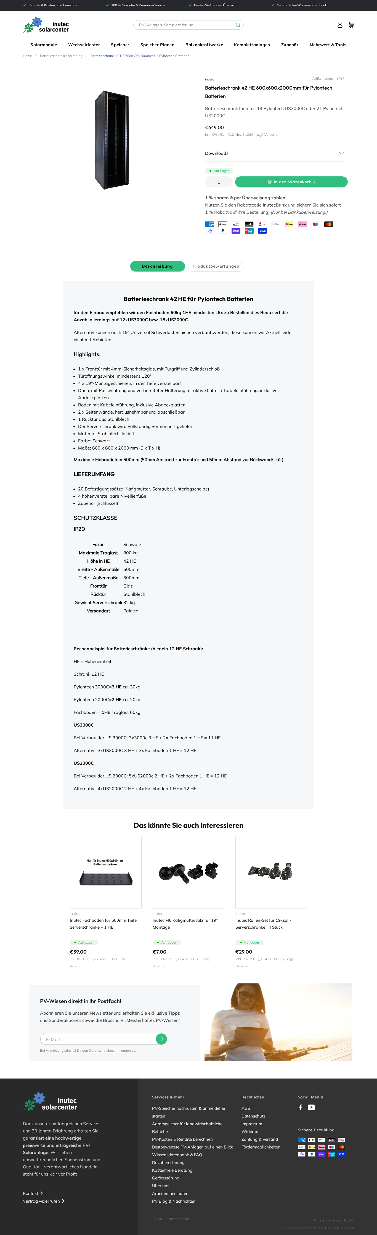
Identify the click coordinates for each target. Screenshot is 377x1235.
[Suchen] (234, 25)
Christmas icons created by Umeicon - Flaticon (318, 1228)
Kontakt (30, 1193)
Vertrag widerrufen (41, 1201)
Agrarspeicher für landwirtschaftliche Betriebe (187, 1127)
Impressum (251, 1123)
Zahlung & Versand (259, 1139)
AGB (245, 1108)
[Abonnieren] (161, 1039)
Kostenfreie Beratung (172, 1170)
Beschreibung (157, 266)
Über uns (160, 1185)
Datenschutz (253, 1116)
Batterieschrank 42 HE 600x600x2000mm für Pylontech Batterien (140, 56)
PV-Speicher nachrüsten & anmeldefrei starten (188, 1112)
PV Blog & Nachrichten (173, 1201)
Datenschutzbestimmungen (110, 1050)
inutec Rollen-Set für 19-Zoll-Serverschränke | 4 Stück (263, 924)
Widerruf (250, 1131)
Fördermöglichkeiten (260, 1147)
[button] (43, 45)
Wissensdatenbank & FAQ (177, 1154)
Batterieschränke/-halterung (61, 56)
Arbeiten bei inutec (170, 1193)
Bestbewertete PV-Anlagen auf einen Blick (192, 1147)
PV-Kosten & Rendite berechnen (182, 1139)
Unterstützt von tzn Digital (334, 1220)
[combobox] (188, 25)
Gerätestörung (165, 1178)
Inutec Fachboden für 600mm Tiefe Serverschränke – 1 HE (103, 924)
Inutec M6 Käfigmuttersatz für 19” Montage (185, 924)
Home (27, 56)
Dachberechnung (168, 1162)
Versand (270, 134)
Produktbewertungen (216, 266)
